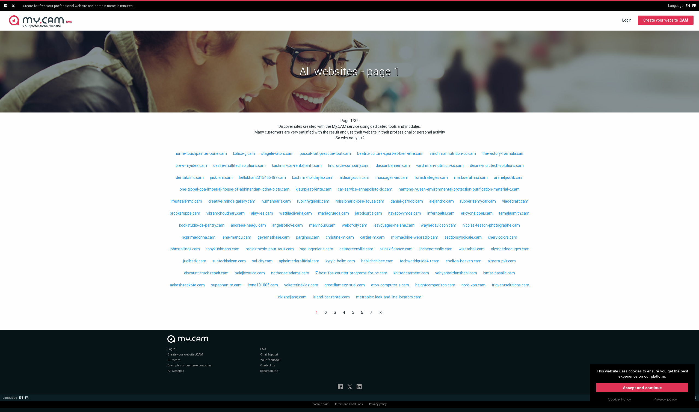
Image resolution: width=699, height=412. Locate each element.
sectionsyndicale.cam (463, 237)
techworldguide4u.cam (419, 261)
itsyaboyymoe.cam (404, 213)
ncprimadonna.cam (198, 237)
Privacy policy (378, 404)
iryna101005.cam (263, 285)
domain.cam (320, 404)
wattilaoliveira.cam (295, 213)
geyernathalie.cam (273, 237)
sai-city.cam (262, 261)
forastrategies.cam (431, 177)
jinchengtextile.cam (435, 249)
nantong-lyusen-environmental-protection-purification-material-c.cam (459, 189)
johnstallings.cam (185, 249)
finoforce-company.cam (348, 165)
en (688, 6)
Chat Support (269, 354)
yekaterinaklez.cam (301, 285)
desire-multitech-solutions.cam (497, 165)
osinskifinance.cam (396, 249)
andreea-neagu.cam (248, 225)
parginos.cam (307, 237)
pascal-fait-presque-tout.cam (325, 153)
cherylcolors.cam (502, 237)
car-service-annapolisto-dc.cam (365, 189)
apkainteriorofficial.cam (299, 261)
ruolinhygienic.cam (313, 201)
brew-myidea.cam (191, 165)
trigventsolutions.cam (510, 285)
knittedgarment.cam (411, 273)
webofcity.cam (354, 225)
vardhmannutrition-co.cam (453, 153)
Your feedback (270, 360)
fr (694, 6)
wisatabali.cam (472, 249)
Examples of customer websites (189, 365)
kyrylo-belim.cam (340, 261)
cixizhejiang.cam (292, 297)
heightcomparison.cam (435, 285)
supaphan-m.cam (226, 285)
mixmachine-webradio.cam (414, 237)
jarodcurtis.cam (368, 213)
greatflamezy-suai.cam (344, 285)
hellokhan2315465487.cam (262, 177)
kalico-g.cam (244, 153)
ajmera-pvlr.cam (502, 261)
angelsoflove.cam (287, 225)
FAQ (263, 349)
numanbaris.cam (276, 201)
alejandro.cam (441, 201)
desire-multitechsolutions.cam (239, 165)
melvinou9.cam (322, 225)
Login (627, 20)
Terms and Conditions (349, 404)
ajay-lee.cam (262, 213)
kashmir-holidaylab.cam (312, 177)
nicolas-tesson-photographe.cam (491, 225)
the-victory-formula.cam (503, 153)
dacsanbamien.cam (393, 165)
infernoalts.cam (441, 213)
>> (381, 312)
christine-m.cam (340, 237)
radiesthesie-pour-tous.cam (270, 249)
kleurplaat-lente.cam (313, 189)
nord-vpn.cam (473, 285)
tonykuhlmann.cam (222, 249)
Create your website (665, 20)
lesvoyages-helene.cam (394, 225)
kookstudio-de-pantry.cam (201, 225)
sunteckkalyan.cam (229, 261)
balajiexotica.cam (250, 273)
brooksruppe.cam (185, 213)
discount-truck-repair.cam (206, 273)
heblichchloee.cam (377, 261)
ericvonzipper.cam (477, 213)
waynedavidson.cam (438, 225)
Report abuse (269, 371)
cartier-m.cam (372, 237)
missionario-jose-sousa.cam (360, 201)
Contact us (267, 365)
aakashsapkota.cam (187, 285)
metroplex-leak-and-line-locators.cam (388, 297)
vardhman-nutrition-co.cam (440, 165)
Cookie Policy (619, 399)
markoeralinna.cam (471, 177)
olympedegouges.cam (510, 249)
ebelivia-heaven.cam (463, 261)
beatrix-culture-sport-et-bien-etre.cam (390, 153)
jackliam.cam (221, 177)
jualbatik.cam (194, 261)
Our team (173, 360)
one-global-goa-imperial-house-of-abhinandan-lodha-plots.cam (234, 189)
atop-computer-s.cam (390, 285)
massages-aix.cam (391, 177)
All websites (175, 371)
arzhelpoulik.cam (508, 177)
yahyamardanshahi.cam (456, 273)
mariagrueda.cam (333, 213)
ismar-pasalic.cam (499, 273)
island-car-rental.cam (331, 297)
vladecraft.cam (515, 201)
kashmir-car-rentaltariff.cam (297, 165)
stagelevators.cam (277, 153)
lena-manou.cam (236, 237)
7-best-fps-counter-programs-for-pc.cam (351, 273)
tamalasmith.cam (514, 213)
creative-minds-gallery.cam (231, 201)
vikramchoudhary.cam (225, 213)
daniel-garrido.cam (406, 201)
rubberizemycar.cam (478, 201)
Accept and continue (642, 388)
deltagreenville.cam (356, 249)
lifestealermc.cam (186, 201)
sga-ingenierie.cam (316, 249)
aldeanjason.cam (354, 177)
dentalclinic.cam (190, 177)
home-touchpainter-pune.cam (201, 153)
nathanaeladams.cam (290, 273)
